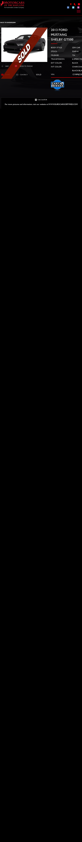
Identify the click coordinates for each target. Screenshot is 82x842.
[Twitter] (73, 7)
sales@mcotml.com (9, 814)
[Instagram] (78, 7)
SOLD (6, 137)
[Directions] (71, 4)
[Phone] (75, 4)
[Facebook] (68, 7)
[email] (79, 4)
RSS (16, 831)
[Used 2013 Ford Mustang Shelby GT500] (24, 45)
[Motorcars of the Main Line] (12, 5)
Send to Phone (26, 66)
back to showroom (8, 22)
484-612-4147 (6, 810)
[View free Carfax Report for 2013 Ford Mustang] (57, 91)
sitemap (11, 831)
